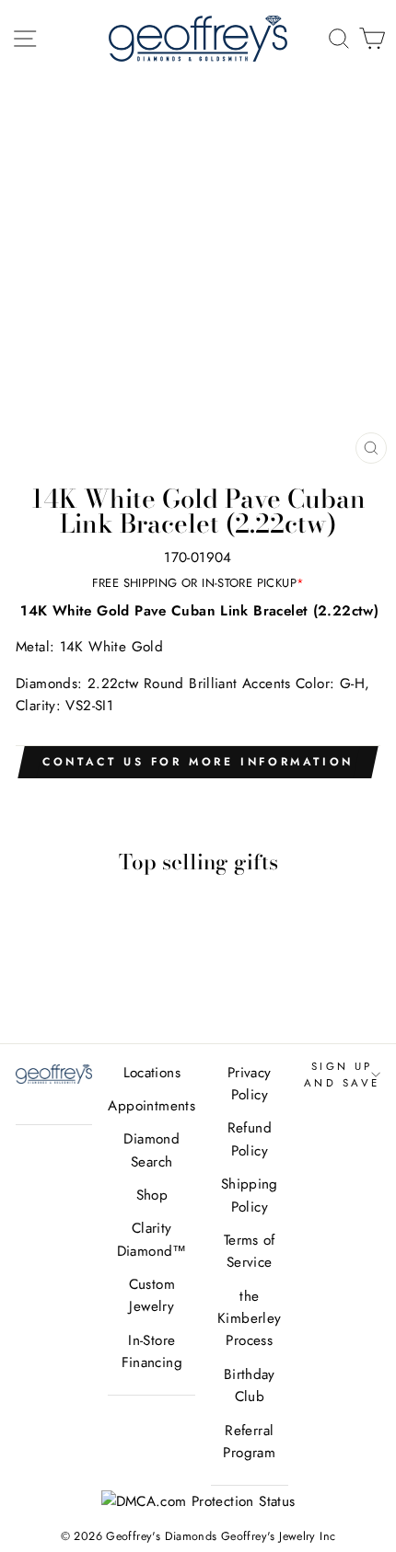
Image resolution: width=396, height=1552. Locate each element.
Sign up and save (342, 1074)
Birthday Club (249, 1385)
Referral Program (249, 1441)
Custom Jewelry (152, 1295)
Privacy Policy (249, 1084)
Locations (152, 1073)
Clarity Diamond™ (152, 1239)
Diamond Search (151, 1150)
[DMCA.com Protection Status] (198, 1501)
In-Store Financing (152, 1351)
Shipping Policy (249, 1195)
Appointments (151, 1106)
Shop (152, 1195)
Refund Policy (249, 1139)
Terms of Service (249, 1251)
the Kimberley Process (249, 1318)
